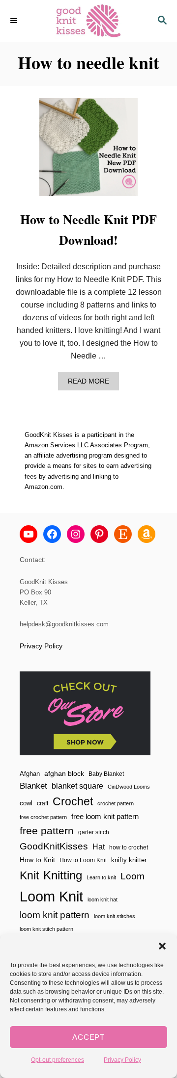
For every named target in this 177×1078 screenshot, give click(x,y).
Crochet (73, 801)
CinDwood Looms (129, 787)
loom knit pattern (54, 915)
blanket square (77, 786)
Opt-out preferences (57, 1059)
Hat (98, 846)
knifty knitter (129, 860)
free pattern (47, 830)
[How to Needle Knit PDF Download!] (88, 151)
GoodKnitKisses (54, 846)
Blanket (33, 786)
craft (42, 803)
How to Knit (37, 860)
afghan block (64, 773)
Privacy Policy (122, 1059)
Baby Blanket (106, 773)
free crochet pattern (43, 817)
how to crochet (128, 847)
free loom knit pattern (105, 816)
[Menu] (15, 20)
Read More (91, 384)
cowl (26, 803)
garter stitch (93, 832)
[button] (162, 946)
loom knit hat (103, 899)
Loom (132, 876)
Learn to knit (101, 877)
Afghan (30, 773)
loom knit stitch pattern (46, 929)
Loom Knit (51, 896)
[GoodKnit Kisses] (89, 21)
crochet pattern (115, 803)
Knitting (62, 875)
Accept (88, 1037)
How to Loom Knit (83, 860)
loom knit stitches (114, 916)
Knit (29, 875)
